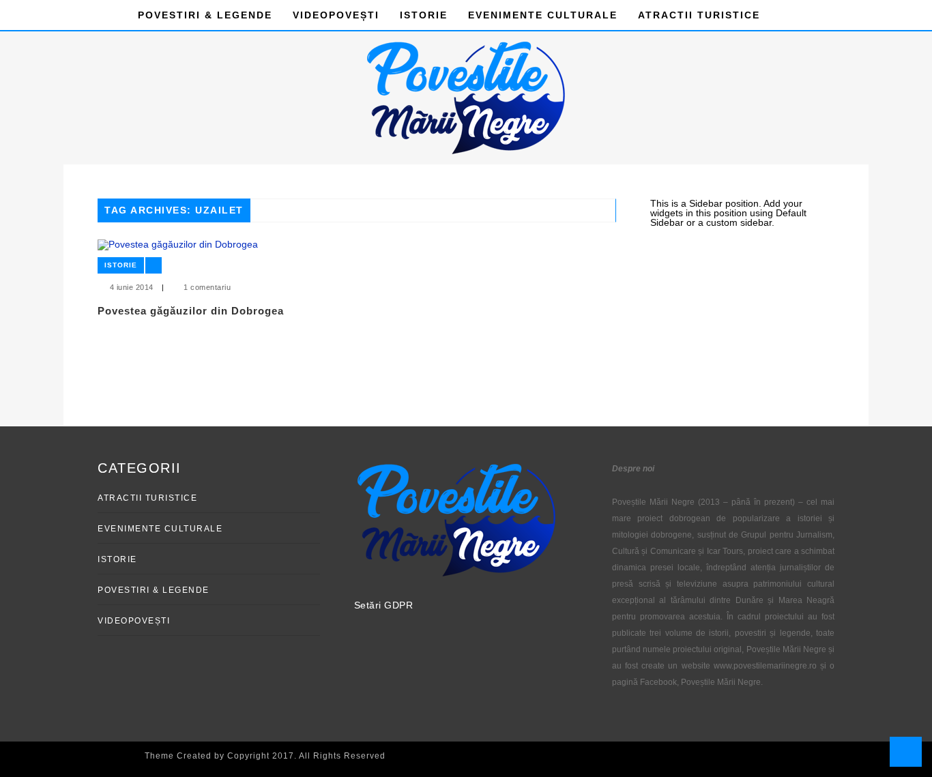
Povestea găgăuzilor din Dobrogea (191, 311)
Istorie (424, 15)
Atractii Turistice (699, 15)
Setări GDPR (383, 605)
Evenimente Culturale (542, 15)
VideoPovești (336, 15)
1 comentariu (207, 287)
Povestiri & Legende (205, 15)
